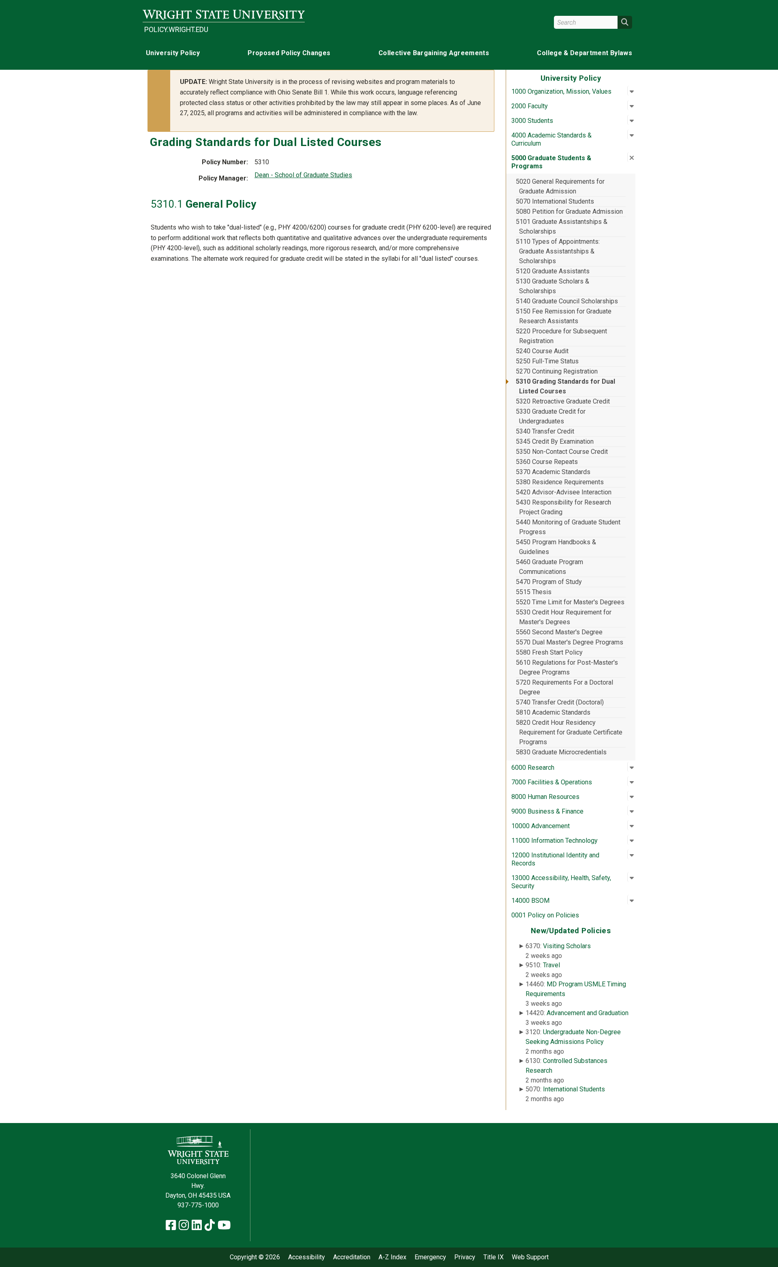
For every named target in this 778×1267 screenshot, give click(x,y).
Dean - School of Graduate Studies (303, 175)
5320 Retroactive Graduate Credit (563, 401)
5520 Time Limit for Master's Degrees (570, 602)
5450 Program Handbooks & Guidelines (556, 547)
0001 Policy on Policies (545, 915)
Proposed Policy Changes (289, 53)
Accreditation (351, 1257)
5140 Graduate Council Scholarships (567, 301)
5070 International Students (555, 201)
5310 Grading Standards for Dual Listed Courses (565, 386)
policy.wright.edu (176, 30)
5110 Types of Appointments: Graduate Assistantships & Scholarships (558, 251)
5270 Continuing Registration (557, 371)
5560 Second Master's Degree (559, 632)
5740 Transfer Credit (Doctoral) (560, 702)
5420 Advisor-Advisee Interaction (563, 492)
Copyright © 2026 (255, 1257)
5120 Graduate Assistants (553, 271)
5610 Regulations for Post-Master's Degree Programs (567, 667)
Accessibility (306, 1257)
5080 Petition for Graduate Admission (569, 211)
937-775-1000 (198, 1205)
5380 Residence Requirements (560, 482)
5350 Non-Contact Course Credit (562, 451)
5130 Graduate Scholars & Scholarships (552, 286)
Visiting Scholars (567, 946)
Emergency (430, 1257)
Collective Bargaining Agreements (433, 53)
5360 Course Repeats (547, 462)
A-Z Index (392, 1257)
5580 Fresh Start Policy (549, 652)
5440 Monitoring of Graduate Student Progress (568, 527)
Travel (551, 965)
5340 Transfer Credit (545, 431)
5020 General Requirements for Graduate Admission (560, 186)
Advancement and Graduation (587, 1013)
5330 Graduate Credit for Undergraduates (551, 416)
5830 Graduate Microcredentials (561, 752)
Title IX (493, 1257)
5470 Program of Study (549, 582)
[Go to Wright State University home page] (224, 15)
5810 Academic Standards (553, 712)
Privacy (464, 1257)
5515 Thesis (533, 592)
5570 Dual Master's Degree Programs (569, 642)
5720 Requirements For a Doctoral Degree (564, 687)
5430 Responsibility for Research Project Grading (563, 507)
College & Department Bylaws (584, 53)
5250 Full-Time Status (547, 361)
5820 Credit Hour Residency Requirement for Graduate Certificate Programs (569, 732)
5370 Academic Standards (553, 472)
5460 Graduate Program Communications (549, 567)
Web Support (530, 1257)
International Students (574, 1089)
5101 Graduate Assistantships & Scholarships (561, 226)
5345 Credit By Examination (555, 441)
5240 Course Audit (542, 351)
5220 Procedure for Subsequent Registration (561, 336)
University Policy (173, 53)
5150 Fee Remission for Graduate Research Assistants (563, 316)
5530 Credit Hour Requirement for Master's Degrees (563, 617)
